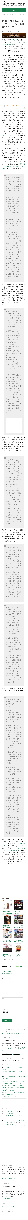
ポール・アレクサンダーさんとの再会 (12, 1085)
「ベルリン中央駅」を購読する (11, 1033)
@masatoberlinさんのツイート (9, 1206)
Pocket (20, 966)
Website (3, 1009)
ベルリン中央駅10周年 (7, 973)
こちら (7, 1060)
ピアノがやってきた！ (8, 1111)
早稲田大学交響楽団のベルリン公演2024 (13, 1083)
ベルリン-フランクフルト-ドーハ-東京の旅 (13, 1092)
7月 (13, 14)
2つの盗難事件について (9, 971)
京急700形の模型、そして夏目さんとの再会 (14, 1081)
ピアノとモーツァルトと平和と (11, 1096)
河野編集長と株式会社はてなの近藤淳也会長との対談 (13, 166)
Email (3, 1004)
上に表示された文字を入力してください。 (11, 1015)
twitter (5, 1041)
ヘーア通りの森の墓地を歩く (10, 1115)
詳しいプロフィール (7, 1054)
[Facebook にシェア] (11, 966)
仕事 (6, 959)
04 (16, 14)
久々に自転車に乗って (8, 1094)
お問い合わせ (16, 1054)
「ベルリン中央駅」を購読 (10, 1178)
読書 (9, 959)
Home (7, 14)
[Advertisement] (14, 425)
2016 (11, 14)
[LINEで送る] (17, 966)
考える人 (15, 40)
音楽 (12, 959)
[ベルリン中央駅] (14, 3)
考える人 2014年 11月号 (13, 105)
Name (3, 998)
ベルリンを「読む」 (16, 31)
